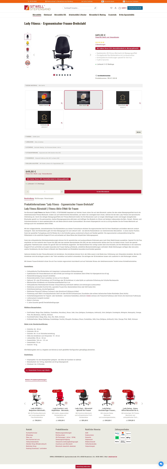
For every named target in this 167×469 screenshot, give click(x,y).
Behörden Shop (31, 446)
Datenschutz (89, 435)
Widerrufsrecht (90, 442)
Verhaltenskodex (90, 444)
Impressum (89, 439)
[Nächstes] (90, 55)
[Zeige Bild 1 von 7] (54, 75)
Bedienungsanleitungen (64, 433)
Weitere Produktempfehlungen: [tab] (36, 380)
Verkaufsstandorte (135, 8)
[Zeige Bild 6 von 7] (67, 75)
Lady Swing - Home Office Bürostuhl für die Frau (130, 409)
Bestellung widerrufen (83, 466)
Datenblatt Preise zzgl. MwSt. (39, 370)
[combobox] (78, 8)
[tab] (29, 198)
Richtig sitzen (60, 435)
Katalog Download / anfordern (36, 448)
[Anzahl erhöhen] (62, 191)
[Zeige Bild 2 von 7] (57, 75)
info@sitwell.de (112, 457)
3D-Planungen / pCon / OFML (66, 437)
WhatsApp (29, 435)
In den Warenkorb (103, 191)
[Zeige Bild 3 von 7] (59, 75)
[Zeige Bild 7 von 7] (70, 75)
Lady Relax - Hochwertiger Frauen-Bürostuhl (107, 409)
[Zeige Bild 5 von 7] (65, 75)
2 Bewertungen (100, 44)
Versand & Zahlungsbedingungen (67, 442)
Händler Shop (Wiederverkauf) (36, 444)
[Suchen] (95, 8)
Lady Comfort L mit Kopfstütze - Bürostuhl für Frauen (60, 409)
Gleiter (88, 296)
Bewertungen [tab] (49, 198)
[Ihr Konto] (115, 8)
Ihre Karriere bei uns (33, 439)
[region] (58, 55)
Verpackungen (90, 446)
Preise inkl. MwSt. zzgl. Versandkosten (107, 37)
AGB (86, 433)
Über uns (29, 437)
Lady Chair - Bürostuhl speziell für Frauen (83, 409)
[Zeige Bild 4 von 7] (62, 75)
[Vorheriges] (34, 55)
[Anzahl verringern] (27, 191)
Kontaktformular (31, 433)
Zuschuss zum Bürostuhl (64, 444)
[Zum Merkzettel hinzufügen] (42, 403)
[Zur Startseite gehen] (37, 7)
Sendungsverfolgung (63, 439)
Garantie (88, 437)
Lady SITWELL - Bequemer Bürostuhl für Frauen (37, 409)
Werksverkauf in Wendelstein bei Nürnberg (60, 1)
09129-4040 (33, 1)
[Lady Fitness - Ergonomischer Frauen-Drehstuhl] (62, 52)
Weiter (139, 132)
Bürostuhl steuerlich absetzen (66, 446)
